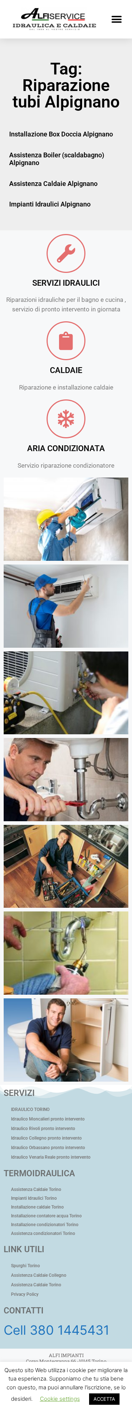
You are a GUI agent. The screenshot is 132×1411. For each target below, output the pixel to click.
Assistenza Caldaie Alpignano (53, 183)
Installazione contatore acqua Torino (46, 1215)
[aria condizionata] (66, 418)
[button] (116, 19)
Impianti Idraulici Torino (34, 1198)
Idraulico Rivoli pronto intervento (43, 1128)
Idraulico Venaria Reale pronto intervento (51, 1157)
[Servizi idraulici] (66, 253)
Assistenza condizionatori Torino (43, 1233)
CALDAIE (66, 370)
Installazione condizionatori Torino (44, 1224)
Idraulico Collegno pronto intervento (46, 1138)
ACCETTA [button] (104, 1399)
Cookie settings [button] (60, 1398)
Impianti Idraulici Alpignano (50, 204)
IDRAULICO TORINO (30, 1109)
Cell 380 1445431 (56, 1330)
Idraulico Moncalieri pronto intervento (48, 1119)
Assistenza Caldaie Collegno (38, 1275)
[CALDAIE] (66, 340)
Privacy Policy (24, 1294)
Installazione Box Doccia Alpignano (61, 134)
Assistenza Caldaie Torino (36, 1189)
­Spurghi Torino (25, 1265)
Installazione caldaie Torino (37, 1207)
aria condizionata (66, 448)
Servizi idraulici (66, 283)
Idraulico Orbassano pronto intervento (48, 1147)
